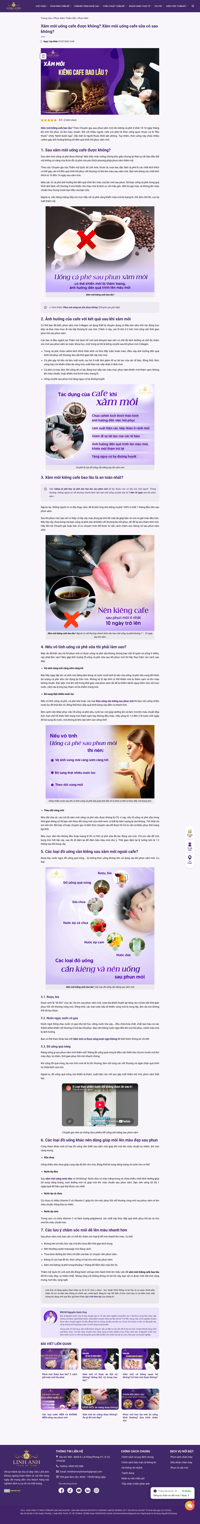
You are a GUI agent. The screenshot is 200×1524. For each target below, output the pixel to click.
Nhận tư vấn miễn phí (132, 1478)
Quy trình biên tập (93, 1296)
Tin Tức (158, 6)
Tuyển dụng (127, 1473)
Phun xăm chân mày (181, 1457)
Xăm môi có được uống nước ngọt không (95, 1038)
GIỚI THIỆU (41, 6)
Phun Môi (83, 18)
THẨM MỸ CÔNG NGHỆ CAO (86, 6)
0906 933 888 (76, 1466)
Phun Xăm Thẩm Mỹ (65, 18)
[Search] (192, 6)
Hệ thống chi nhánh (131, 1467)
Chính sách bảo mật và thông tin (138, 1462)
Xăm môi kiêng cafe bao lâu (56, 128)
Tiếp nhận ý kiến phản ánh (135, 1483)
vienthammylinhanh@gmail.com (84, 1471)
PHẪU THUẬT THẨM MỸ (114, 6)
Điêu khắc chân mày (181, 1462)
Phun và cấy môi (179, 1467)
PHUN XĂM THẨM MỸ (60, 6)
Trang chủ (46, 18)
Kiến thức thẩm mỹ (176, 6)
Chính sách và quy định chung (137, 1457)
